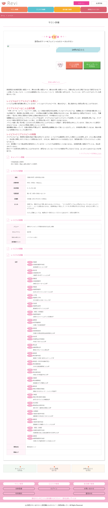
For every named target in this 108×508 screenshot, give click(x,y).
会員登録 (19, 488)
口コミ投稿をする (54, 469)
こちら (99, 153)
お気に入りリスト (94, 9)
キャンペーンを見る (20, 469)
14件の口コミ (78, 50)
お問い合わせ (89, 488)
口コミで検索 (40, 9)
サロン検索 (14, 9)
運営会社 (89, 493)
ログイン (54, 488)
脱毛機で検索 (67, 9)
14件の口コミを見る (88, 469)
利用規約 (19, 493)
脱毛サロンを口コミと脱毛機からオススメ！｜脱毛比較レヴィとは (54, 498)
